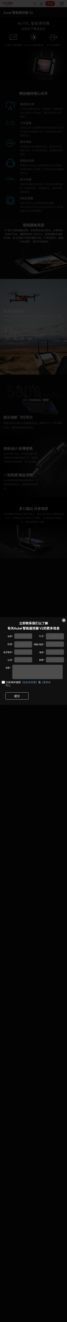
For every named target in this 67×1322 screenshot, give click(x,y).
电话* (41, 652)
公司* (10, 660)
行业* (41, 636)
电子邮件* (8, 652)
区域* (10, 644)
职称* (41, 660)
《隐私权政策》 (29, 682)
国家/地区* (39, 644)
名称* (10, 636)
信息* (8, 668)
